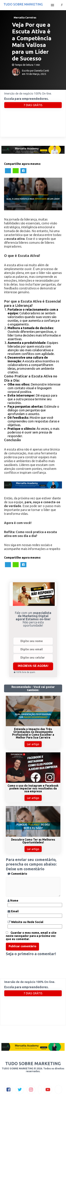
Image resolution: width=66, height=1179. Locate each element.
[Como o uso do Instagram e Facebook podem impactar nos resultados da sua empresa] (33, 781)
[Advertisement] (33, 1144)
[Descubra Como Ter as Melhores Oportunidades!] (33, 835)
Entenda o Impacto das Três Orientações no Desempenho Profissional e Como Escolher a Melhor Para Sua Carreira (33, 733)
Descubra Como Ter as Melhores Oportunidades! (33, 841)
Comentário (18, 873)
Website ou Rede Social (26, 922)
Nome (14, 900)
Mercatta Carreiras (25, 17)
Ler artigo (33, 744)
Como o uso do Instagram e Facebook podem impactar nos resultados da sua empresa (33, 788)
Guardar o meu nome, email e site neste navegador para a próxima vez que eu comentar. (31, 936)
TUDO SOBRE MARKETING (23, 4)
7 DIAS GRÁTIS (33, 105)
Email (14, 911)
